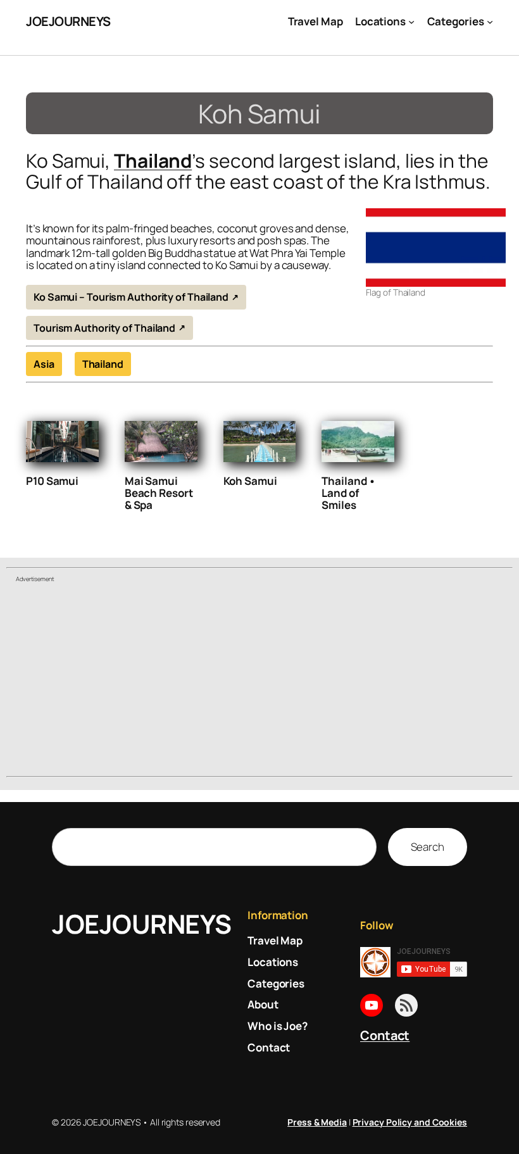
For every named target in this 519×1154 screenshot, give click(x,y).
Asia (44, 364)
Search (427, 846)
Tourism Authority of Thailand (104, 328)
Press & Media (317, 1122)
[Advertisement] (259, 681)
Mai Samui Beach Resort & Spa (159, 493)
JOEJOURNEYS (68, 21)
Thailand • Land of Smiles (349, 493)
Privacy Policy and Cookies (410, 1122)
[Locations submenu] (411, 21)
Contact (385, 1035)
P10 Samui (52, 481)
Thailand (153, 160)
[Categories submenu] (490, 21)
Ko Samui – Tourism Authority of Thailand (131, 297)
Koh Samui (250, 481)
